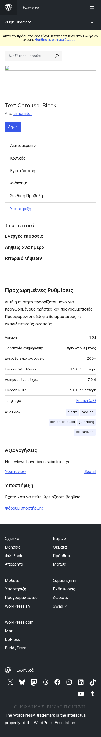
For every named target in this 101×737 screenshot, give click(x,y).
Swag (60, 606)
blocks (72, 412)
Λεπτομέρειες (23, 145)
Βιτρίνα (59, 538)
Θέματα (60, 547)
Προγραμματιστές (21, 597)
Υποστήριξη (20, 208)
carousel (87, 412)
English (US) (86, 401)
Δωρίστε (60, 597)
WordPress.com (19, 622)
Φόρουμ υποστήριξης (24, 508)
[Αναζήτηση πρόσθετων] (57, 56)
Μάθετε (12, 580)
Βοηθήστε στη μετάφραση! (57, 39)
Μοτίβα (59, 564)
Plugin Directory (18, 22)
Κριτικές (17, 158)
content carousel (62, 422)
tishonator (22, 113)
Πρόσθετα (62, 555)
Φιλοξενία (14, 555)
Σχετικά (12, 538)
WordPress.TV (18, 606)
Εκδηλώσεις (64, 588)
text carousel (84, 432)
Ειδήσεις (13, 547)
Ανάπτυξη (18, 183)
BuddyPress (16, 647)
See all (90, 471)
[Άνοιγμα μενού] (93, 7)
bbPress (12, 639)
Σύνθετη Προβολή (26, 195)
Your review (15, 471)
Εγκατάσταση (22, 170)
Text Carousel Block (30, 105)
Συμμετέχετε (64, 580)
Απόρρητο (14, 564)
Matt (9, 630)
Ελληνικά (25, 670)
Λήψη (13, 127)
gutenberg (86, 422)
